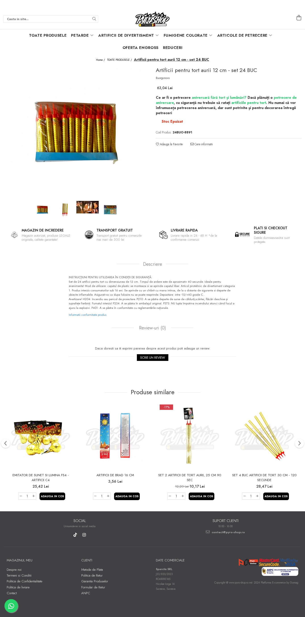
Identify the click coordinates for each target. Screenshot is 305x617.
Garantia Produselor (94, 581)
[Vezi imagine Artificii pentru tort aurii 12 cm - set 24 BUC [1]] (65, 210)
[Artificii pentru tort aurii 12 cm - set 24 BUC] (76, 133)
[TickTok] (75, 535)
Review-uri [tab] (152, 327)
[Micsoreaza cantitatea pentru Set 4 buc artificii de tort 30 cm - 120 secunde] (244, 496)
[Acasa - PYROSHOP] (152, 19)
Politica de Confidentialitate (24, 581)
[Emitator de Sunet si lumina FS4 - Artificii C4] (40, 436)
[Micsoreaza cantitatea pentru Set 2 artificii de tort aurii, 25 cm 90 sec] (169, 496)
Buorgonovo (163, 78)
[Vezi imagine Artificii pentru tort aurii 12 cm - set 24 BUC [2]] (87, 207)
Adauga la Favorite (171, 144)
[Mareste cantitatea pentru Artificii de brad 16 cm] (108, 496)
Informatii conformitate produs (87, 315)
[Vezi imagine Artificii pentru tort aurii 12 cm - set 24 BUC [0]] (42, 210)
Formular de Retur (93, 587)
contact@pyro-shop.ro (228, 532)
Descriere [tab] (152, 264)
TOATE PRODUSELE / (120, 60)
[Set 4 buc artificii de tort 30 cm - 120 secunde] (264, 436)
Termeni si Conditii (19, 575)
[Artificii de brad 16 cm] (115, 436)
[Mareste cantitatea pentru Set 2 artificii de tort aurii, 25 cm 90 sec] (182, 496)
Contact (12, 593)
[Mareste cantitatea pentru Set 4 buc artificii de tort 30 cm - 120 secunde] (257, 496)
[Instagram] (84, 535)
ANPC (85, 593)
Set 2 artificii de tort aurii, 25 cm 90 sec (189, 477)
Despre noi (14, 569)
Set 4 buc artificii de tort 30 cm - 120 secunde (264, 477)
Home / (101, 60)
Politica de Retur (92, 575)
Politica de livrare (18, 587)
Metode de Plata (92, 569)
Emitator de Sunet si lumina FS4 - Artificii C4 (41, 477)
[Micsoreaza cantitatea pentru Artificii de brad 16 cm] (95, 496)
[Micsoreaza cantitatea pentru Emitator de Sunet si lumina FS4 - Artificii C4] (20, 496)
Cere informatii (203, 144)
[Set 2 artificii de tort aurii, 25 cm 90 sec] (189, 436)
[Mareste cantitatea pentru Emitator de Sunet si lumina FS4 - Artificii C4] (33, 496)
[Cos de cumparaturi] (299, 18)
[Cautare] (94, 19)
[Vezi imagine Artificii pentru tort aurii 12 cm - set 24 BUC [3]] (110, 210)
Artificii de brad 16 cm (115, 475)
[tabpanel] (76, 133)
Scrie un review (152, 357)
